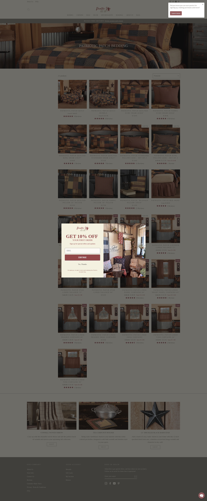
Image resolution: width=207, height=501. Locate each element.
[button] (201, 495)
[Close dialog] (143, 226)
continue (82, 257)
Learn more (176, 13)
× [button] (202, 4)
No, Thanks (82, 264)
